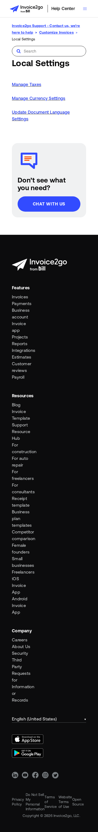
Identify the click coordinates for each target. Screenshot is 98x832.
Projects (20, 336)
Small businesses (21, 562)
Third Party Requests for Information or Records (21, 680)
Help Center (63, 8)
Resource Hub (21, 435)
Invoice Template (21, 415)
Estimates (21, 357)
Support (20, 424)
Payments (21, 303)
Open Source (78, 801)
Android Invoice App (19, 605)
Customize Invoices (56, 32)
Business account (20, 313)
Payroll (18, 377)
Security (20, 653)
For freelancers (21, 475)
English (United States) (34, 718)
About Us (21, 646)
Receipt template (20, 502)
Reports (19, 343)
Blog (16, 404)
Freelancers (21, 571)
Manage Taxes (26, 84)
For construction (21, 448)
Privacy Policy (18, 801)
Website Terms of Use (65, 802)
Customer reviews (21, 367)
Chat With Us (49, 203)
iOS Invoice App (19, 585)
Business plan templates (21, 518)
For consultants (21, 488)
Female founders (20, 548)
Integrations (21, 350)
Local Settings (23, 39)
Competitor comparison (21, 535)
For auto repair (20, 461)
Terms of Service (50, 802)
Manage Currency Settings (38, 98)
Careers (19, 639)
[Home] (26, 8)
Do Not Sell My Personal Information (35, 802)
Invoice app (19, 327)
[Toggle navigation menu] (85, 8)
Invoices (20, 296)
